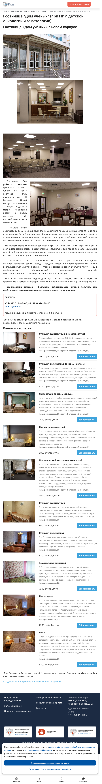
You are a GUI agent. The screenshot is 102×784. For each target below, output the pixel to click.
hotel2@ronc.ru (13, 306)
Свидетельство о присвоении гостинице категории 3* (32, 681)
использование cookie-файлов (38, 750)
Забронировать (87, 356)
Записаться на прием (79, 4)
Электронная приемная (48, 697)
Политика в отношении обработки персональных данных (50, 742)
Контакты (41, 708)
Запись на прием (13, 706)
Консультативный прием (49, 702)
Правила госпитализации (17, 711)
